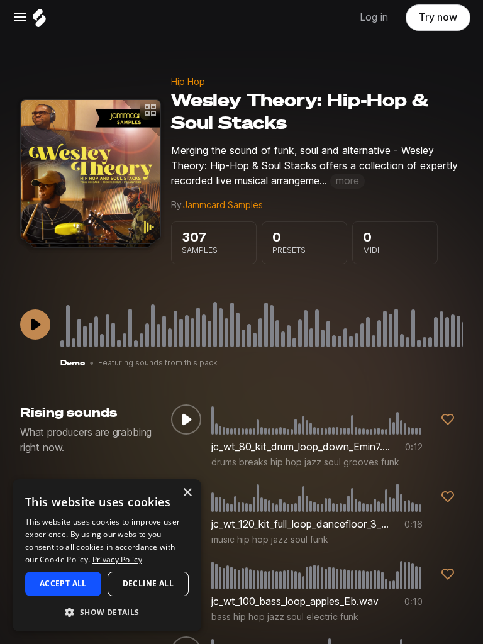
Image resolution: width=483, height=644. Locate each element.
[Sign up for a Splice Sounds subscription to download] (448, 419)
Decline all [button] (148, 583)
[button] (107, 611)
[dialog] (107, 555)
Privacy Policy (117, 559)
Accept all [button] (63, 583)
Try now (438, 17)
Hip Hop (188, 82)
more (347, 181)
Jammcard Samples (223, 205)
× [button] (187, 492)
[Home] (39, 21)
